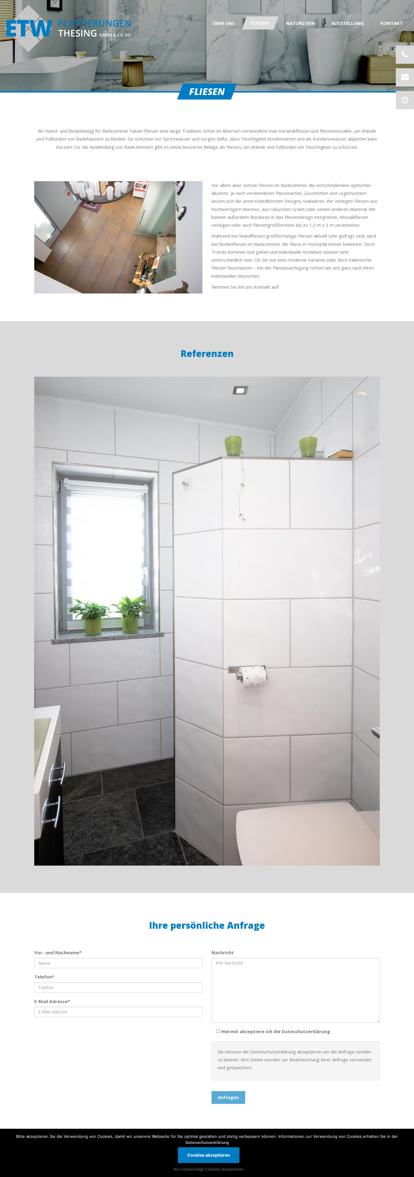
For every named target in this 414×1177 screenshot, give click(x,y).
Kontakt (391, 23)
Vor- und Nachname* (58, 952)
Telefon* (44, 977)
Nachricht (223, 952)
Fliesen (260, 23)
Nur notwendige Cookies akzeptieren (208, 1169)
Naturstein (300, 23)
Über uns (223, 23)
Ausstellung (347, 23)
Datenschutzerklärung (207, 1142)
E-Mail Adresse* (52, 1001)
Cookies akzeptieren (208, 1155)
